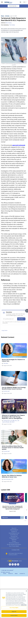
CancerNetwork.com (14, 533)
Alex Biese (5, 363)
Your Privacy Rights (14, 546)
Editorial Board (14, 530)
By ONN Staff (6, 391)
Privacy (14, 541)
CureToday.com (14, 534)
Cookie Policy (24, 605)
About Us (14, 528)
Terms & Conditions (14, 543)
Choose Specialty (12, 6)
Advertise (14, 539)
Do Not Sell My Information (14, 544)
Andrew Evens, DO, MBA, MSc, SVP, (11, 420)
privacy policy (5, 322)
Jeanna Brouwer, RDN (8, 479)
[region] (14, 603)
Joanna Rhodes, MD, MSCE (8, 422)
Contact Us (14, 531)
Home (4, 573)
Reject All (14, 611)
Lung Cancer (4, 330)
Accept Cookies (14, 615)
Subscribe (20, 319)
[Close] (26, 590)
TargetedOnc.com (14, 538)
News (16, 573)
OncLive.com (14, 536)
